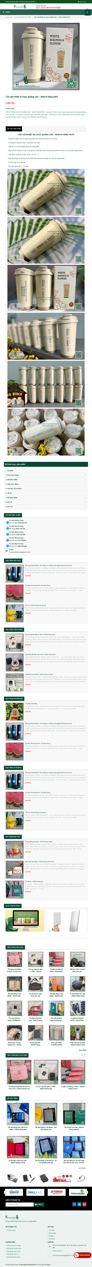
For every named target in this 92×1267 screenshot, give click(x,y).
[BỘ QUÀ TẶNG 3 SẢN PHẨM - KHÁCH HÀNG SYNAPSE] (14, 984)
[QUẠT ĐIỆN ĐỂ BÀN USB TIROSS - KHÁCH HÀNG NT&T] (14, 663)
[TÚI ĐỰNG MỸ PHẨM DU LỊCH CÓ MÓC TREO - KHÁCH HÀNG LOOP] (14, 959)
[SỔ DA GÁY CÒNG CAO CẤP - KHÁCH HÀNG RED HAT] (18, 1147)
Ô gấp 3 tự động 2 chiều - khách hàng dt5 (77, 1020)
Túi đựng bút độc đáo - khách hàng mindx (35, 1020)
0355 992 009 (20, 534)
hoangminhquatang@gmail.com (20, 552)
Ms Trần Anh (13, 540)
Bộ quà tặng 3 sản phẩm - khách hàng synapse (14, 996)
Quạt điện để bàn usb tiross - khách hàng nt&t (40, 654)
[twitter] (79, 1204)
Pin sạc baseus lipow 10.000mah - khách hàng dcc (14, 1020)
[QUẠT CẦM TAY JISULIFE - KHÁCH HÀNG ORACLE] (77, 1033)
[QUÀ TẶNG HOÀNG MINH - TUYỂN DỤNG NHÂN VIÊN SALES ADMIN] (25, 921)
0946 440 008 (22, 546)
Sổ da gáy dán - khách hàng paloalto (35, 1045)
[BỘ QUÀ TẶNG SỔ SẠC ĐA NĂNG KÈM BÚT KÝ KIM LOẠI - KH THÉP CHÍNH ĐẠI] (74, 1147)
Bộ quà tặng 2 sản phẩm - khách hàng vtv (56, 996)
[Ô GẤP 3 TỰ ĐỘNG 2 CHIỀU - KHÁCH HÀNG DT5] (77, 1008)
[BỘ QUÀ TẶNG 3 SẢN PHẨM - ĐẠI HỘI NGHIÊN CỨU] (46, 1114)
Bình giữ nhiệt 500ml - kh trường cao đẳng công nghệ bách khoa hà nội (48, 565)
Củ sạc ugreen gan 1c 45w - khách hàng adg (39, 634)
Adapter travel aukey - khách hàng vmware (39, 674)
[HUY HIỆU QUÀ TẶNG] (14, 712)
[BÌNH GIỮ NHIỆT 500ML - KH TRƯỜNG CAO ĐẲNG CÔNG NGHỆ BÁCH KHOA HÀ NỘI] (14, 574)
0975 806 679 (22, 523)
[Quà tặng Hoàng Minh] (46, 1217)
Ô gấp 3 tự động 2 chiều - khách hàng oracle (56, 971)
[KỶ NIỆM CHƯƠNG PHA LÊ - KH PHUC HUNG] (14, 594)
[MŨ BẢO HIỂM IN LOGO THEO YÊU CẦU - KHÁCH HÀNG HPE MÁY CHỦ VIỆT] (77, 959)
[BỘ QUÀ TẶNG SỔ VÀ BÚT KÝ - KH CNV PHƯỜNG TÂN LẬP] (46, 1147)
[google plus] (84, 1204)
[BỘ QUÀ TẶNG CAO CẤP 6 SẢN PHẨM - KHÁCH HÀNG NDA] (18, 1114)
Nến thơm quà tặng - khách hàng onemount (39, 861)
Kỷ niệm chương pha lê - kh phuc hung (37, 585)
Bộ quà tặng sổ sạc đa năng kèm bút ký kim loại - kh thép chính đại (74, 1163)
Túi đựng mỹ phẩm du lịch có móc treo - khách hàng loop (14, 971)
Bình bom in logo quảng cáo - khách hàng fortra (14, 1045)
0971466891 (22, 540)
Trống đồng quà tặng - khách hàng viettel (38, 841)
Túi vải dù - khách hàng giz (34, 881)
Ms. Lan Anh (13, 523)
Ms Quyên (12, 534)
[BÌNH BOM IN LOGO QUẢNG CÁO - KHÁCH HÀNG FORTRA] (14, 1033)
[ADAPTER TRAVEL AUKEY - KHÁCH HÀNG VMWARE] (14, 682)
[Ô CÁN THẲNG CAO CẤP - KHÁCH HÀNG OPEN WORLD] (77, 984)
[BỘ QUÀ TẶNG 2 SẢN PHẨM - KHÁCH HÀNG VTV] (56, 984)
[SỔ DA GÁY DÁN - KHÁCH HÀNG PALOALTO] (35, 1033)
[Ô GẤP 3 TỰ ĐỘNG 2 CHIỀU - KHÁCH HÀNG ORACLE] (56, 959)
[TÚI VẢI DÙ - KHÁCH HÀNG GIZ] (14, 890)
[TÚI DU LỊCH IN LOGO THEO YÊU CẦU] (35, 984)
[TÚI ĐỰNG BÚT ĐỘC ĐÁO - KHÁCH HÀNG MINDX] (35, 1008)
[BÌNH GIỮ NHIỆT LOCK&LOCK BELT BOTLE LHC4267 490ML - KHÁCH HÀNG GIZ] (56, 1033)
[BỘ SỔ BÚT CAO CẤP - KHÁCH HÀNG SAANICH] (74, 1114)
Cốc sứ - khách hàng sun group (35, 605)
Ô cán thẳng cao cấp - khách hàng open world (77, 996)
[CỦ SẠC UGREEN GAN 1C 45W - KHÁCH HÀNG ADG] (14, 643)
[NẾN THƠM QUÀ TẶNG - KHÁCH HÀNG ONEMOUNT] (14, 870)
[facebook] (74, 1204)
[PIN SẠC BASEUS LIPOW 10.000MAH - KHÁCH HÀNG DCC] (14, 1008)
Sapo (48, 1264)
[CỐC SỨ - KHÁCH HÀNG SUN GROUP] (14, 613)
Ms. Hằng (12, 529)
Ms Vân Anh (13, 546)
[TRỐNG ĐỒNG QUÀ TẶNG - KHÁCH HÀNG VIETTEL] (14, 850)
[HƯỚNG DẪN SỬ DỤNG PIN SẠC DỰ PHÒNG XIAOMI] (67, 921)
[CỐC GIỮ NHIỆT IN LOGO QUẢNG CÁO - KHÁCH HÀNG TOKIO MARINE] (56, 1008)
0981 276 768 (20, 529)
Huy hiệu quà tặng (31, 703)
